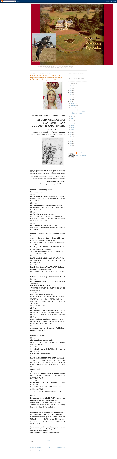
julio (72, 118)
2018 (71, 94)
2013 (71, 134)
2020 (71, 90)
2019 (71, 92)
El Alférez (81, 152)
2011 (71, 139)
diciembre (73, 103)
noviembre (73, 105)
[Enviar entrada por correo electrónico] (31, 441)
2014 (71, 132)
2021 (71, 88)
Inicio (49, 447)
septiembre (73, 110)
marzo (72, 125)
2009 (71, 143)
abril (72, 123)
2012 (71, 137)
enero (72, 129)
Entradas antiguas (61, 447)
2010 (71, 141)
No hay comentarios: (56, 440)
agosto (72, 116)
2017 (71, 97)
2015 (71, 101)
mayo (72, 120)
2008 (71, 145)
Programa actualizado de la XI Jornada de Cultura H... (78, 112)
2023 (71, 86)
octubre (73, 107)
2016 (71, 99)
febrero (73, 127)
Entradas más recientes (35, 447)
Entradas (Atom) (40, 450)
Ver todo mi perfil (81, 155)
